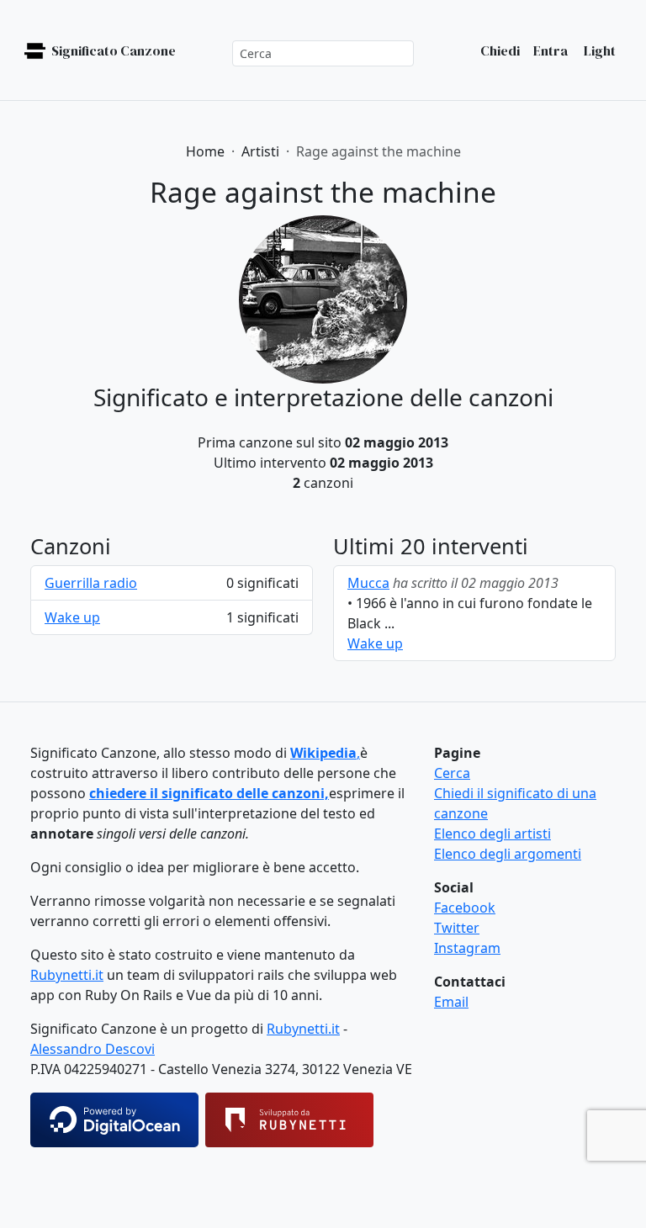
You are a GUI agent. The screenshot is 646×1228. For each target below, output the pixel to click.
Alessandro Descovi (92, 1049)
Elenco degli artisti (492, 833)
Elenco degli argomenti (507, 853)
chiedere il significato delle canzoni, (209, 793)
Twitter (456, 927)
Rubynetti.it (66, 975)
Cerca (452, 773)
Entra (550, 50)
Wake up (72, 617)
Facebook (464, 907)
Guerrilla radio (91, 583)
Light (598, 50)
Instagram (467, 948)
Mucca (368, 583)
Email (451, 1001)
